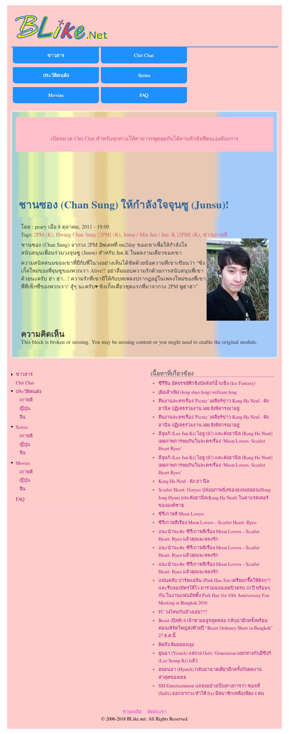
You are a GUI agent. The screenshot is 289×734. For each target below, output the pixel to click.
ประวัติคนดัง (56, 75)
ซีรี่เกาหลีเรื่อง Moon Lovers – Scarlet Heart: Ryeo (207, 522)
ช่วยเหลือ (132, 711)
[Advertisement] (144, 175)
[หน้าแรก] (62, 40)
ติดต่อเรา (157, 711)
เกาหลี (26, 399)
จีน (23, 417)
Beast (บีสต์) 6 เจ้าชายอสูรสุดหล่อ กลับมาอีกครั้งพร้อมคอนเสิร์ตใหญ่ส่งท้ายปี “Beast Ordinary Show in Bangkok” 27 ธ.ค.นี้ (215, 628)
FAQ (144, 95)
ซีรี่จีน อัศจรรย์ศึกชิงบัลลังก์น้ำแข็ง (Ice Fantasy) (206, 383)
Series (144, 75)
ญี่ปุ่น (25, 408)
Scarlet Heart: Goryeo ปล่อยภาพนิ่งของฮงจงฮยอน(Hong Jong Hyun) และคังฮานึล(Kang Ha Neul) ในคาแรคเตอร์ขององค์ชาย (214, 497)
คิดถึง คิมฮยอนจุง (176, 644)
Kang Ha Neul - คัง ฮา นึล (183, 481)
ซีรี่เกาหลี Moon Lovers (181, 514)
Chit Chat (144, 55)
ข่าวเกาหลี (215, 234)
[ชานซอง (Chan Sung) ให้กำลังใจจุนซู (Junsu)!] (237, 318)
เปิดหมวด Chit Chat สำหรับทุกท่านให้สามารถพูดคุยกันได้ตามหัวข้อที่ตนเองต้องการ (145, 138)
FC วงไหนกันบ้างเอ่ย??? (182, 612)
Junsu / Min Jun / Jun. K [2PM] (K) (161, 234)
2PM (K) (43, 234)
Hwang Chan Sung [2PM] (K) (88, 234)
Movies (56, 95)
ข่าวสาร (55, 55)
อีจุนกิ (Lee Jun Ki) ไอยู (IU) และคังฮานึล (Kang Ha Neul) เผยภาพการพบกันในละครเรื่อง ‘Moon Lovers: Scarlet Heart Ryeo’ (215, 441)
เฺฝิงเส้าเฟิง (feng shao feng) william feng (197, 392)
